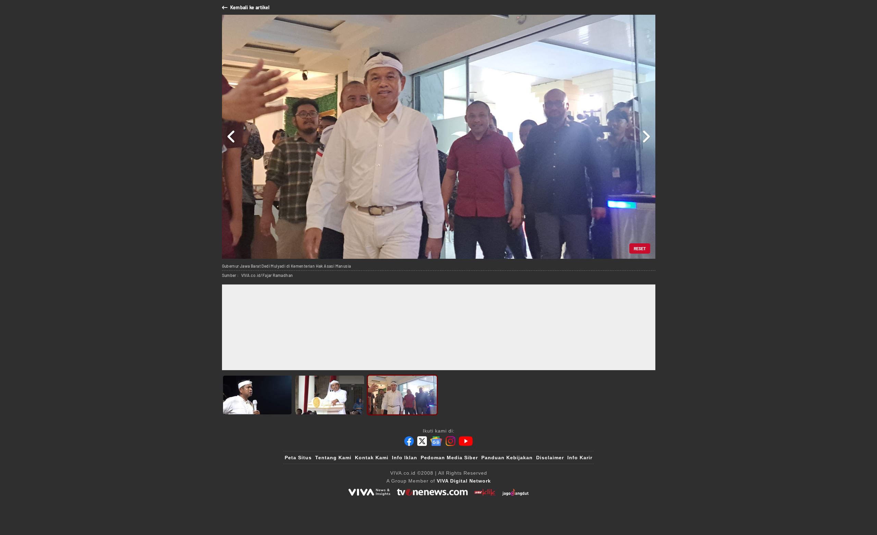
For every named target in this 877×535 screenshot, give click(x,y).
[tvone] (432, 492)
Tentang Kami (333, 457)
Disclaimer (550, 457)
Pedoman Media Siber (449, 457)
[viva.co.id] (369, 492)
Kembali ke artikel (250, 7)
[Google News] (436, 441)
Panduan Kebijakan (507, 457)
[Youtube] (466, 441)
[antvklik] (484, 492)
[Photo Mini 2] (329, 395)
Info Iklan (404, 457)
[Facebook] (409, 441)
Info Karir (579, 457)
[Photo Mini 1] (257, 395)
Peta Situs (298, 457)
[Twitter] (422, 441)
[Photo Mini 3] (402, 395)
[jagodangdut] (515, 492)
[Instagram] (450, 441)
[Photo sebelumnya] (231, 137)
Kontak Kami (371, 457)
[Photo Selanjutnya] (646, 137)
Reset (640, 248)
